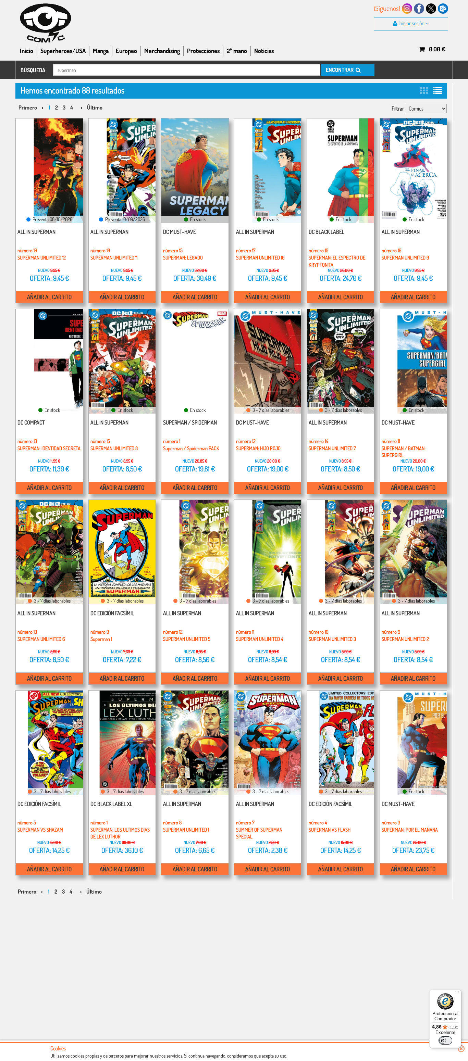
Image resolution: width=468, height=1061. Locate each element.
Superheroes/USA (63, 50)
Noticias (264, 50)
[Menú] (457, 993)
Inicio (26, 50)
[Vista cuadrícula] (424, 90)
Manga (101, 50)
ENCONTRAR (340, 69)
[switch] (445, 1040)
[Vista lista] (437, 90)
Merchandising (162, 50)
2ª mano (237, 50)
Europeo (126, 50)
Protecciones (203, 50)
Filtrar (398, 108)
